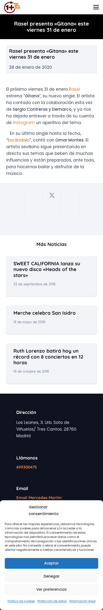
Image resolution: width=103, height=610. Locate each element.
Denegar (52, 576)
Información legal (82, 601)
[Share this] (33, 196)
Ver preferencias (51, 589)
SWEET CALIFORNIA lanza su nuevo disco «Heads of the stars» (46, 269)
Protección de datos (52, 601)
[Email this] (15, 196)
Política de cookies (21, 601)
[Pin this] (15, 209)
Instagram (24, 122)
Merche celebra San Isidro (44, 313)
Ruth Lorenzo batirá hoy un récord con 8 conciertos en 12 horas (48, 356)
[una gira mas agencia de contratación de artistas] (12, 7)
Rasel (74, 89)
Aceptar (51, 563)
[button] (96, 7)
